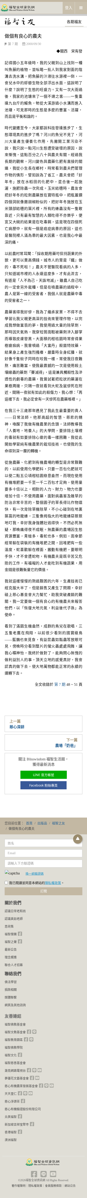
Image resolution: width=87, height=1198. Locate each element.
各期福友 (74, 22)
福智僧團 (11, 934)
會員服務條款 (53, 1186)
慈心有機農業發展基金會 (21, 1086)
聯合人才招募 (14, 965)
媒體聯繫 (11, 997)
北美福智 (11, 1116)
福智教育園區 (14, 1039)
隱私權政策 (53, 883)
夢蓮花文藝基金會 (17, 1078)
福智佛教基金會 (15, 1024)
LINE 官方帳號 (43, 775)
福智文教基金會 (15, 1032)
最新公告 (11, 949)
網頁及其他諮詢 (15, 1005)
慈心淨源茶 (12, 1101)
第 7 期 (13, 44)
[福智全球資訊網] (17, 7)
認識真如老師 (14, 918)
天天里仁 (11, 1093)
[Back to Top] (77, 839)
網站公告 (70, 1186)
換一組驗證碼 (35, 873)
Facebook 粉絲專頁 (43, 785)
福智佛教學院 (14, 1047)
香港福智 (11, 1132)
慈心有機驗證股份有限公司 (23, 1109)
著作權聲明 (19, 1186)
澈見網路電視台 (15, 1070)
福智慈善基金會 (15, 1063)
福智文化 (11, 1055)
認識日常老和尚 (15, 911)
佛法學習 (11, 982)
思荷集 (9, 926)
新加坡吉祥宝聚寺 (17, 1124)
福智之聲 (11, 942)
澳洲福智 (11, 1140)
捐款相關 (11, 989)
